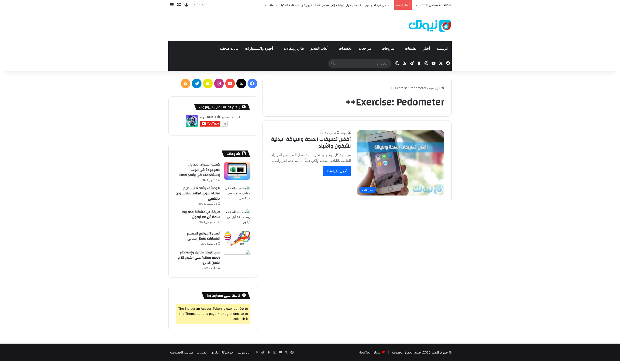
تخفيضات (345, 48)
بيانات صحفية (229, 48)
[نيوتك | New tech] (430, 26)
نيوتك (344, 133)
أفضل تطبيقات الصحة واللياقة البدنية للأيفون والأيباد (311, 142)
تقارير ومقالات (293, 48)
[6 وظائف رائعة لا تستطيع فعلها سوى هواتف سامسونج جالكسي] (237, 195)
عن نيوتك (244, 352)
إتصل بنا (201, 352)
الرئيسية (442, 48)
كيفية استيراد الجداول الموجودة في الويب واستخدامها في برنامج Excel (199, 169)
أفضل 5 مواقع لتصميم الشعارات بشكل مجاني (203, 236)
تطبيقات (410, 48)
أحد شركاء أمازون (222, 352)
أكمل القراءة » (337, 171)
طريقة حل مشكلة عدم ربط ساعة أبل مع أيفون (201, 214)
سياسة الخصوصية (181, 352)
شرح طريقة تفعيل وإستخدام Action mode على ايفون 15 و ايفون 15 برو (199, 257)
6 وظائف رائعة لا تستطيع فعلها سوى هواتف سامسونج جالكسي (198, 193)
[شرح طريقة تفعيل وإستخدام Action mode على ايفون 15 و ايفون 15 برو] (237, 259)
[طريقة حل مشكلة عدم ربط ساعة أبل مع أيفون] (237, 218)
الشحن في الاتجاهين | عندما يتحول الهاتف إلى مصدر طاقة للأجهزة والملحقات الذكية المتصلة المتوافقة (323, 5)
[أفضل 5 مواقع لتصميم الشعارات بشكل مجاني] (237, 239)
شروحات (388, 48)
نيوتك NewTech (369, 352)
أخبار (426, 48)
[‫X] (241, 83)
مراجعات (365, 48)
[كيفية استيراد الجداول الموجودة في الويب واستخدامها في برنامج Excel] (237, 171)
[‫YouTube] (230, 83)
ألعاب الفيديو (320, 48)
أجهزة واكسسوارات (259, 48)
